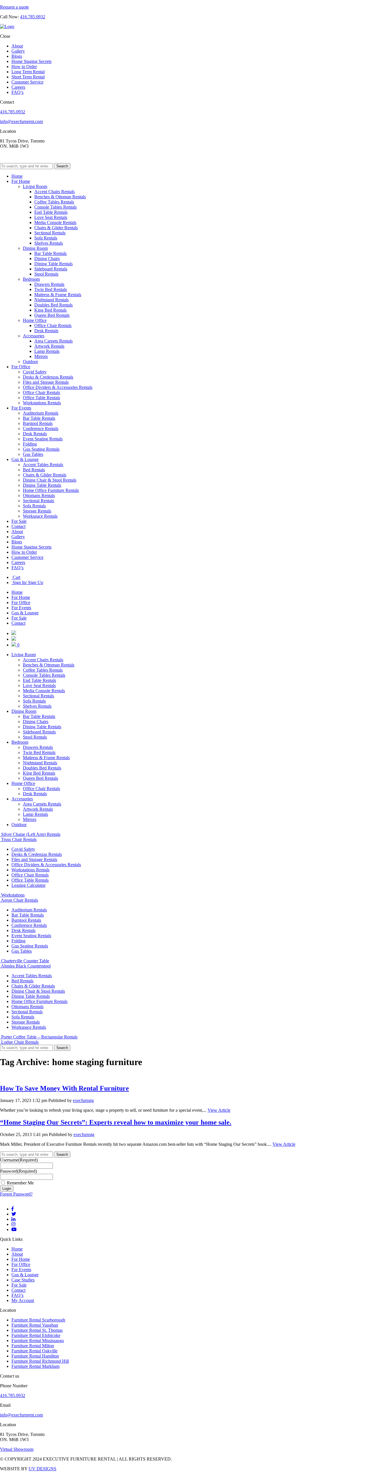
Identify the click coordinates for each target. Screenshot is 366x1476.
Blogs (16, 56)
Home (17, 176)
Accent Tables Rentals (43, 464)
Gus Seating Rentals (41, 449)
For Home (20, 181)
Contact (18, 526)
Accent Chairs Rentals (54, 191)
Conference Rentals (40, 428)
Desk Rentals (46, 330)
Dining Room (35, 248)
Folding (30, 444)
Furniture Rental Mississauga (37, 1340)
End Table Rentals (50, 212)
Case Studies (23, 1279)
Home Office (35, 320)
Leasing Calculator (28, 885)
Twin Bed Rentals (50, 289)
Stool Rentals (46, 274)
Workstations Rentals (42, 402)
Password (18, 1171)
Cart (15, 577)
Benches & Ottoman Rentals (60, 196)
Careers (18, 87)
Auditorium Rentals (40, 413)
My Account (22, 1300)
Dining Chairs (47, 258)
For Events (21, 407)
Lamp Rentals (46, 351)
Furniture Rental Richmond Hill (40, 1361)
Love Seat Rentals (50, 217)
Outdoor (30, 361)
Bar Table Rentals (50, 253)
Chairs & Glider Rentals (56, 227)
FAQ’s (17, 92)
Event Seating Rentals (43, 438)
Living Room (35, 186)
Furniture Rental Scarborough (38, 1319)
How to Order (24, 66)
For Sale (19, 521)
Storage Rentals (37, 511)
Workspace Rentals (40, 516)
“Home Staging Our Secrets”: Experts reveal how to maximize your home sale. (115, 1122)
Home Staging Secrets (31, 61)
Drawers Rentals (49, 284)
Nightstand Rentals (51, 299)
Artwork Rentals (49, 346)
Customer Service (27, 82)
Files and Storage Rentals (46, 382)
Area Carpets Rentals (53, 341)
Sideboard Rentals (50, 268)
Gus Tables (33, 454)
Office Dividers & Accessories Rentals (57, 387)
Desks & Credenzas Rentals (48, 377)
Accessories (33, 335)
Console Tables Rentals (55, 207)
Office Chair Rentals (52, 325)
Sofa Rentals (45, 238)
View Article (219, 1110)
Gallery (18, 51)
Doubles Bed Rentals (53, 304)
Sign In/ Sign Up (27, 582)
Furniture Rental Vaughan (34, 1325)
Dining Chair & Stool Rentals (49, 480)
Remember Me (20, 1182)
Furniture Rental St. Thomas (37, 1330)
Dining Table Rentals (53, 263)
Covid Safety (35, 371)
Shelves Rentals (48, 243)
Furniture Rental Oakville (34, 1350)
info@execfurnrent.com (21, 121)
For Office (20, 366)
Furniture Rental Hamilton (35, 1356)
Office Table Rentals (41, 397)
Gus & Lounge (25, 459)
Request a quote (14, 7)
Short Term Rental (28, 76)
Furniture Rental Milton (32, 1345)
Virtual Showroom (16, 1449)
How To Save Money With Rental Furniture (64, 1088)
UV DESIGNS (42, 1468)
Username (19, 1160)
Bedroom (31, 279)
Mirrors (41, 356)
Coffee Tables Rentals (54, 201)
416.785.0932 (32, 16)
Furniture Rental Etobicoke (35, 1335)
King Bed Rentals (50, 310)
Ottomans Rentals (39, 495)
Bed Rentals (34, 469)
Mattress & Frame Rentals (57, 294)
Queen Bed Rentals (51, 315)
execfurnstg (83, 1100)
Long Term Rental (28, 71)
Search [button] (62, 166)
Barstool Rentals (38, 423)
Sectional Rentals (49, 232)
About (17, 45)
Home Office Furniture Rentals (51, 490)
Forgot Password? (16, 1194)
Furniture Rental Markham (35, 1366)
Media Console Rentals (55, 222)
